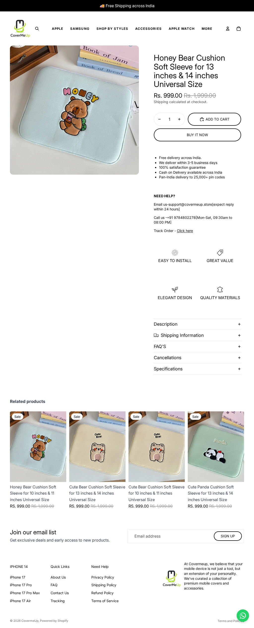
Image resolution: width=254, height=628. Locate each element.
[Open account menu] (227, 28)
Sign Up (228, 536)
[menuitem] (207, 28)
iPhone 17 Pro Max (25, 593)
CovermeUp (29, 621)
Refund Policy (102, 593)
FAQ (54, 585)
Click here (185, 231)
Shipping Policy (103, 585)
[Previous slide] (191, 446)
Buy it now (197, 135)
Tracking (58, 601)
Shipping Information (182, 335)
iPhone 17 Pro (21, 585)
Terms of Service (105, 601)
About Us (58, 577)
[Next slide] (240, 446)
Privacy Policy (102, 577)
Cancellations (167, 357)
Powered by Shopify (54, 621)
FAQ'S (160, 346)
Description (165, 324)
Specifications (168, 368)
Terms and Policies (231, 621)
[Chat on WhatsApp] (243, 615)
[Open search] (37, 28)
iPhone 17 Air (20, 601)
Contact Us (60, 593)
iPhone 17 (17, 577)
